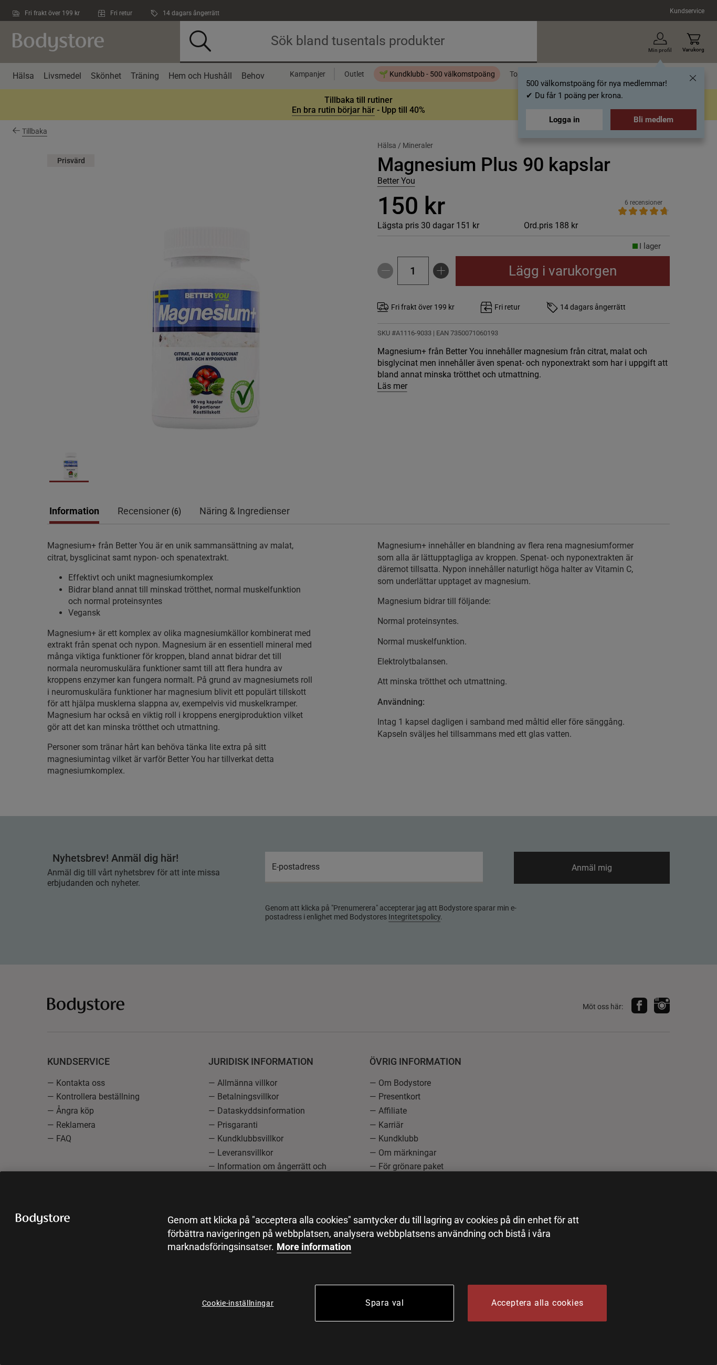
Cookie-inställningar (238, 1303)
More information (314, 1246)
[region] (358, 1268)
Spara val (384, 1303)
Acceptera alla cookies (537, 1303)
